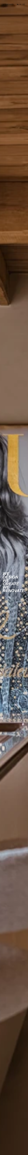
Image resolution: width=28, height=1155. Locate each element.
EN (20, 4)
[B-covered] (8, 4)
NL (18, 4)
